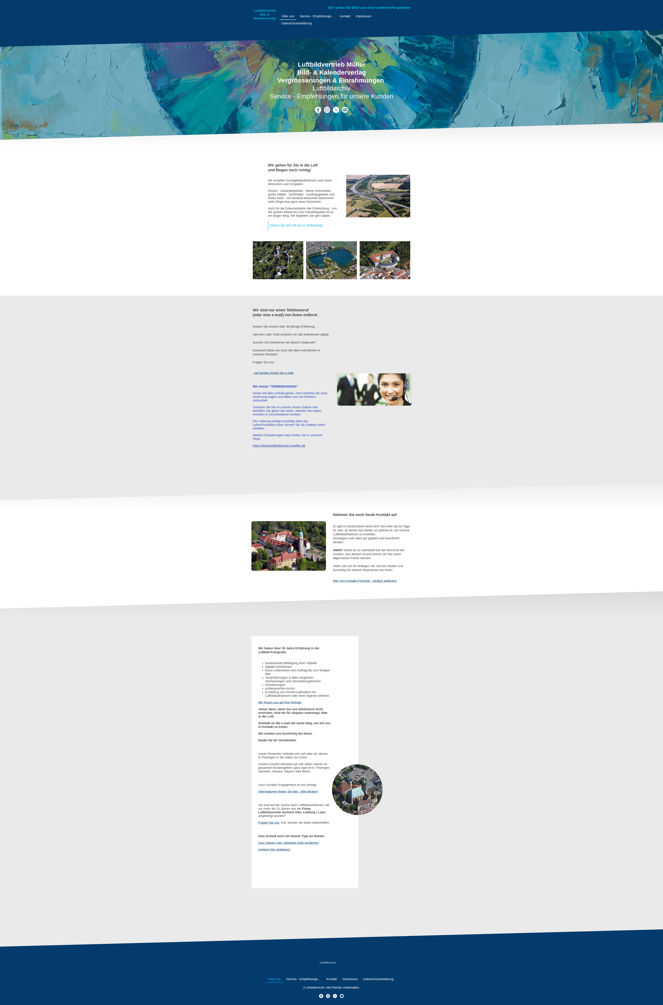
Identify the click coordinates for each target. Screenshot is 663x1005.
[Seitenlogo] (265, 23)
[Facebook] (318, 110)
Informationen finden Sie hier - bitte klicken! (288, 791)
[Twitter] (336, 110)
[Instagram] (327, 110)
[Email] (345, 110)
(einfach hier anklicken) (274, 849)
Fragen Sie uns (268, 822)
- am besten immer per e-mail (273, 373)
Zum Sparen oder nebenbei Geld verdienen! (288, 843)
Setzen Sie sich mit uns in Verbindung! (296, 225)
